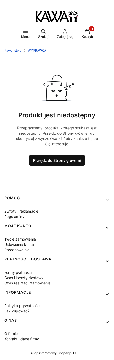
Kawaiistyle (12, 50)
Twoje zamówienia (20, 239)
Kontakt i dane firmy (21, 339)
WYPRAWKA (37, 50)
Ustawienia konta (19, 244)
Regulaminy (14, 216)
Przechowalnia (16, 249)
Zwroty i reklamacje (21, 211)
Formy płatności (18, 272)
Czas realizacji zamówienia (27, 283)
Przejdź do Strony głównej (57, 160)
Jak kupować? (16, 311)
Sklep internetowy (51, 353)
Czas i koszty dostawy (23, 277)
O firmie (11, 333)
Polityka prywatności (22, 305)
